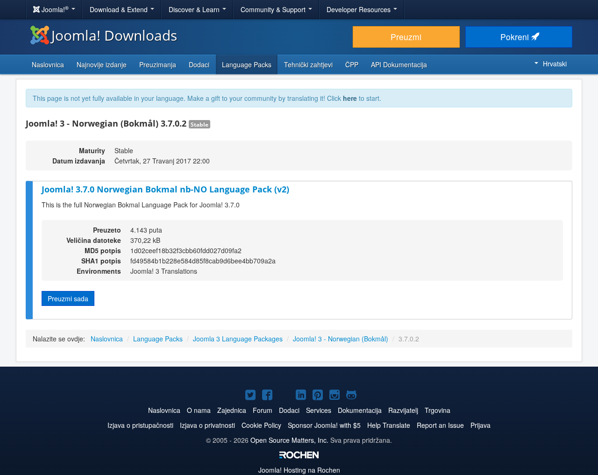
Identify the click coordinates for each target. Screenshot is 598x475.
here (350, 98)
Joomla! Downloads (114, 35)
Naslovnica (48, 64)
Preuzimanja (157, 64)
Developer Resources (359, 9)
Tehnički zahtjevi (308, 64)
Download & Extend (120, 9)
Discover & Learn (195, 9)
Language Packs (246, 64)
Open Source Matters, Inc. (290, 440)
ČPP (351, 64)
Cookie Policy (261, 425)
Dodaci (199, 64)
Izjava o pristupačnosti (140, 425)
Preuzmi (406, 37)
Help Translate (388, 425)
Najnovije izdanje (102, 64)
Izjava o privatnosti (207, 425)
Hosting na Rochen (299, 470)
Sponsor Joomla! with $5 (324, 425)
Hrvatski (555, 63)
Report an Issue (440, 425)
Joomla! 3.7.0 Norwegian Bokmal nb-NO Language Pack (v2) (165, 189)
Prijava (480, 425)
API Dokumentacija (399, 64)
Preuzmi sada (68, 298)
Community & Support (274, 9)
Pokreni (515, 37)
